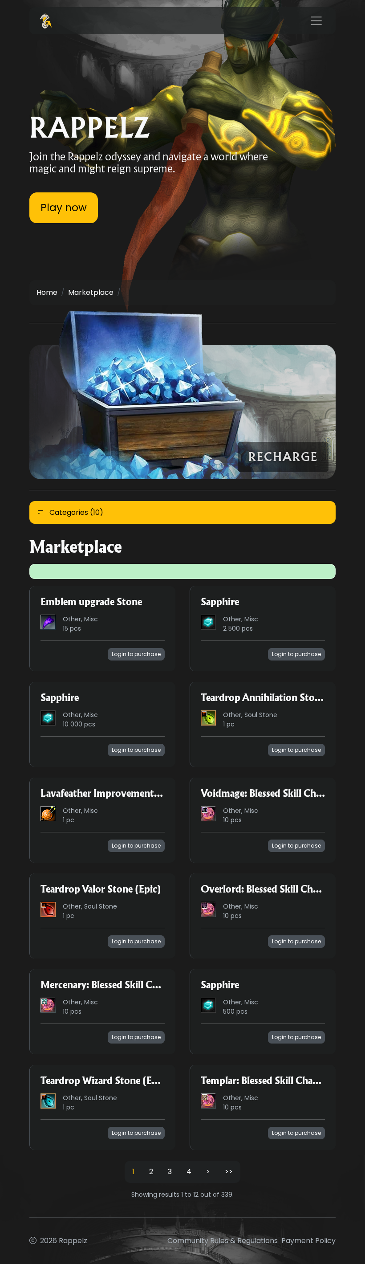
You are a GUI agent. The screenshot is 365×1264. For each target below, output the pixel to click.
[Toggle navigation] (316, 21)
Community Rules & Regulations (222, 1240)
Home (46, 292)
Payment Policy (308, 1240)
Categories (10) (75, 512)
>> (229, 1171)
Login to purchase (136, 654)
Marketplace (91, 292)
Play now (64, 207)
